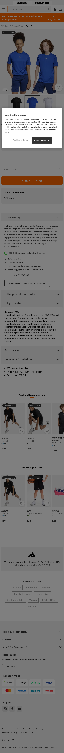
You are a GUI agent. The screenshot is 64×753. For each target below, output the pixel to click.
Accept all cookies (42, 140)
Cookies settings (20, 140)
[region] (32, 128)
